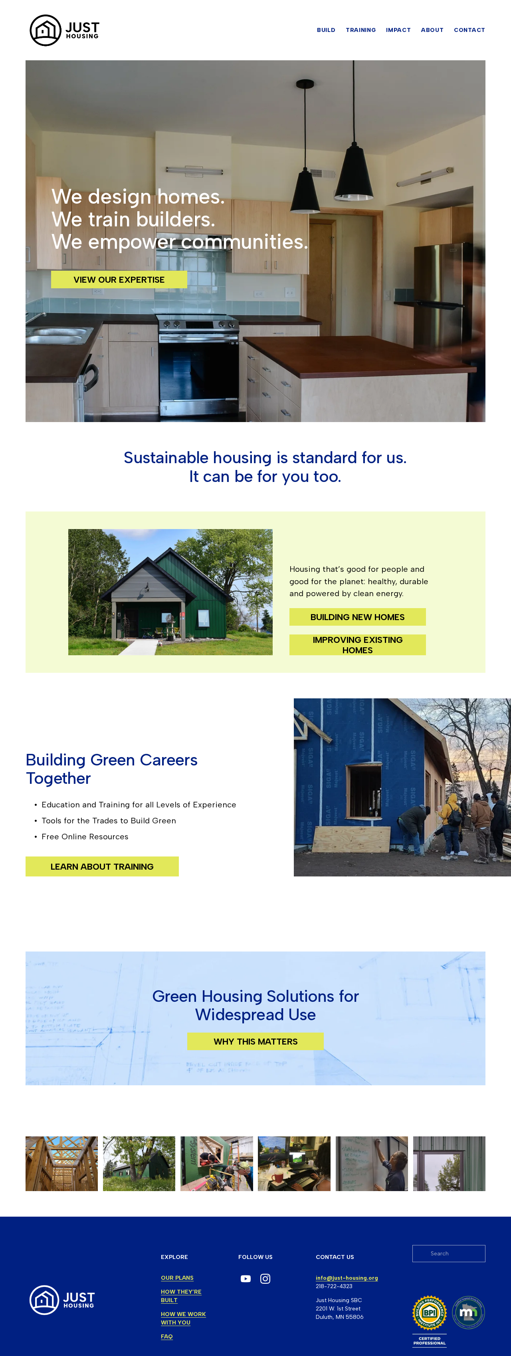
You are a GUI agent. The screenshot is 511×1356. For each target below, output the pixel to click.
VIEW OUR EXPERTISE (119, 279)
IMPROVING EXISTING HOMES (358, 644)
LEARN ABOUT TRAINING (102, 866)
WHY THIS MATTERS (256, 1041)
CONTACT (469, 30)
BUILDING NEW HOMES (358, 617)
